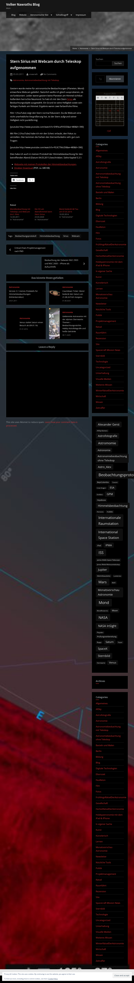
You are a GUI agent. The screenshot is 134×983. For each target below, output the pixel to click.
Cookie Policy (53, 979)
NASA (103, 617)
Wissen (99, 402)
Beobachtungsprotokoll (25, 236)
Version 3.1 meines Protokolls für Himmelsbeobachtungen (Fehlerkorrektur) (23, 294)
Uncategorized (103, 367)
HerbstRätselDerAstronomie (110, 256)
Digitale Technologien (106, 215)
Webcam (76, 236)
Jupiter (102, 570)
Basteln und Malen (105, 192)
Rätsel (99, 326)
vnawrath (33, 74)
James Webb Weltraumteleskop (108, 564)
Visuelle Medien (103, 379)
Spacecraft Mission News (108, 350)
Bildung (99, 204)
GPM (110, 494)
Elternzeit (100, 221)
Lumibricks (117, 576)
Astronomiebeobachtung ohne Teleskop (112, 458)
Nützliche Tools (103, 309)
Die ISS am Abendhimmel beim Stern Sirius (43, 212)
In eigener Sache (104, 271)
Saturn (110, 642)
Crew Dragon (101, 488)
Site (97, 344)
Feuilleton (100, 227)
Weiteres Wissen (104, 384)
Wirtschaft (101, 396)
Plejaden (100, 632)
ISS (101, 552)
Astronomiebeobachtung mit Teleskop (42, 80)
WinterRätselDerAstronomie (110, 390)
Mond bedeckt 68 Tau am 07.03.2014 (68, 210)
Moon (115, 610)
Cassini (115, 482)
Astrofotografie (103, 162)
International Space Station (108, 535)
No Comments (49, 74)
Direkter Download (23, 168)
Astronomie (18, 80)
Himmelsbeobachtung (50, 236)
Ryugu (99, 642)
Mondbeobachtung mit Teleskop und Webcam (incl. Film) (20, 212)
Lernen (99, 288)
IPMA (108, 545)
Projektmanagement (106, 321)
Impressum (81, 14)
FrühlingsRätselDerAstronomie (111, 244)
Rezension (101, 338)
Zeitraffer (100, 407)
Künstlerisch (102, 282)
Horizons (100, 512)
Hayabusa (101, 500)
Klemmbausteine (103, 576)
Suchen (99, 59)
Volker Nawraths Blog (23, 4)
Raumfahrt (101, 332)
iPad (99, 545)
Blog (13, 14)
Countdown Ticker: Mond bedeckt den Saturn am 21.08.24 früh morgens (73, 294)
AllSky (98, 156)
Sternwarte (101, 663)
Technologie (102, 361)
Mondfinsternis (102, 611)
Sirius (70, 99)
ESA (112, 487)
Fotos (98, 238)
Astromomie (107, 443)
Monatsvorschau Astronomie (108, 592)
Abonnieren (115, 78)
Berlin (99, 198)
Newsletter (101, 303)
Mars (102, 581)
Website (22, 14)
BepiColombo (103, 482)
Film (98, 233)
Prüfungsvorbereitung (106, 636)
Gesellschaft (102, 250)
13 (110, 110)
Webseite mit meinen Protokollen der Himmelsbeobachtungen (45, 164)
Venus (112, 662)
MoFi (114, 583)
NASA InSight (107, 626)
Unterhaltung (102, 373)
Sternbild (100, 355)
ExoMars (100, 494)
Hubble (110, 512)
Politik (99, 315)
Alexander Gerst (108, 424)
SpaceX (102, 648)
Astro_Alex (104, 467)
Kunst (99, 277)
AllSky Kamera (102, 431)
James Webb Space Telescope (108, 560)
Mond (104, 602)
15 (118, 110)
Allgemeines (102, 150)
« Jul (109, 130)
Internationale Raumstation (109, 520)
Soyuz (120, 642)
